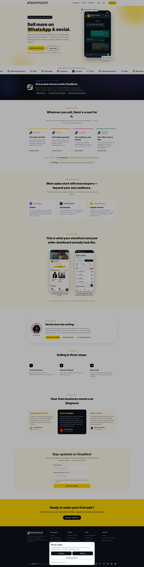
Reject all (82, 553)
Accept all (61, 553)
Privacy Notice (61, 562)
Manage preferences (72, 557)
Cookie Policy (54, 562)
